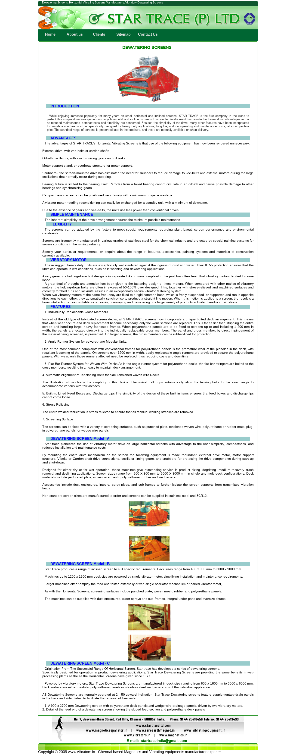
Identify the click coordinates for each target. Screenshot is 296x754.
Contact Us (148, 34)
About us (75, 34)
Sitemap (123, 34)
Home (50, 34)
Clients (99, 34)
